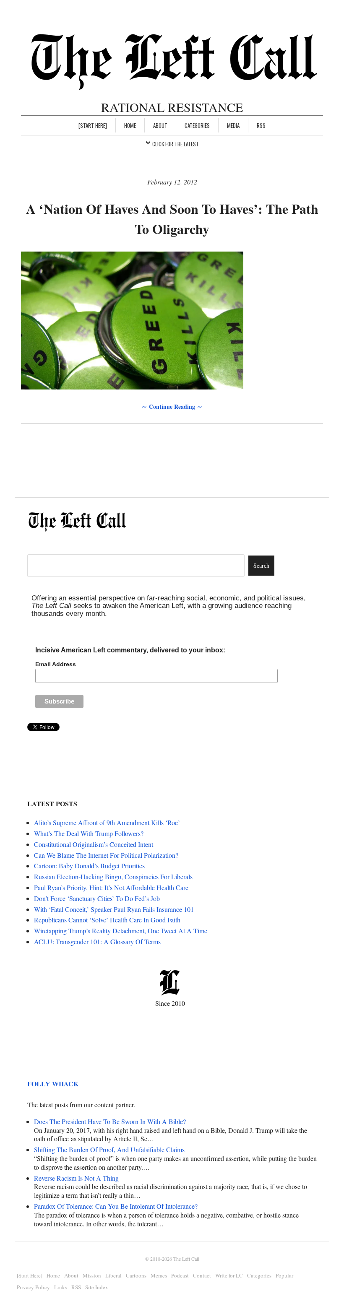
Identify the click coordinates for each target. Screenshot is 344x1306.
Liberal (113, 1275)
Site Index (96, 1287)
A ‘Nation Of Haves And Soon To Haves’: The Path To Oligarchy (172, 219)
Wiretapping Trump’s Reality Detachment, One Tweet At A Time (120, 930)
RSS (261, 125)
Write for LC (229, 1275)
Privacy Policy (33, 1287)
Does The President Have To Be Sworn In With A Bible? (110, 1121)
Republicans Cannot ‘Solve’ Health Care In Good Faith (107, 919)
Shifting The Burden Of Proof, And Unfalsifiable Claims (109, 1149)
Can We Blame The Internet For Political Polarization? (106, 855)
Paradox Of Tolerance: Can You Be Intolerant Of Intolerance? (116, 1206)
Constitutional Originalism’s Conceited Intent (93, 844)
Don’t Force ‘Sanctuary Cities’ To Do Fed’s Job (97, 898)
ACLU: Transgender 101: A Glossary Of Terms (97, 941)
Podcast (180, 1275)
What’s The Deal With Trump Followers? (88, 833)
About (160, 125)
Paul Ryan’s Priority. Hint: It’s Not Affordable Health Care (111, 887)
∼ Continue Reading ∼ (172, 406)
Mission (92, 1275)
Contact (202, 1275)
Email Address (55, 664)
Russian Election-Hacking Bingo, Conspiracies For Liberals (113, 876)
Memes (159, 1275)
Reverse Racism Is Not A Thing (76, 1178)
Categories (197, 125)
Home (130, 125)
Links (60, 1287)
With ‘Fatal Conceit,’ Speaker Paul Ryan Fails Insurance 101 (114, 909)
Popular (284, 1275)
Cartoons (136, 1275)
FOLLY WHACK (52, 1083)
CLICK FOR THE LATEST (175, 144)
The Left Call (186, 1258)
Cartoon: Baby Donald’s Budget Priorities (89, 865)
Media (233, 125)
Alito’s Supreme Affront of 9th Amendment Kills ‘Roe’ (107, 822)
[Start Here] (92, 125)
